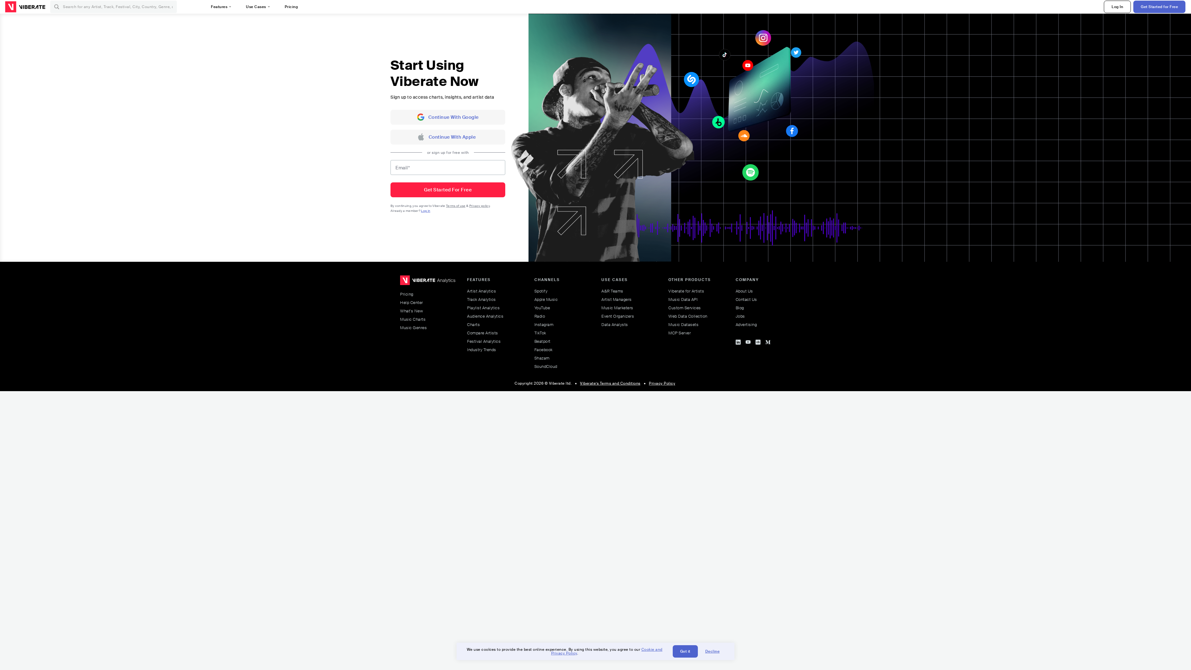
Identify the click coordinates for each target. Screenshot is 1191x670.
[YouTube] (748, 341)
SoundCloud (545, 366)
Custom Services (684, 307)
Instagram (544, 324)
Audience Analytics (485, 316)
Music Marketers (617, 307)
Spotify (541, 291)
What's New (411, 311)
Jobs (740, 316)
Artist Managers (616, 299)
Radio (539, 316)
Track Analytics (481, 299)
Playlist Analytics (483, 307)
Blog (740, 307)
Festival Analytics (484, 341)
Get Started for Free (1159, 6)
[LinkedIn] (738, 341)
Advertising (746, 324)
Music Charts (413, 319)
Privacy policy (479, 206)
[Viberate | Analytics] (427, 283)
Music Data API (683, 299)
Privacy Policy (662, 383)
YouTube (542, 307)
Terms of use (456, 206)
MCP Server (679, 333)
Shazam (542, 358)
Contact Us (746, 299)
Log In (1117, 6)
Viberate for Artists (686, 291)
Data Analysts (614, 324)
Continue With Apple (452, 137)
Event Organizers (617, 316)
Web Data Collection (687, 316)
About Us (744, 291)
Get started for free (448, 190)
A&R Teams (612, 291)
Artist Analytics (481, 291)
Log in (425, 211)
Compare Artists (482, 333)
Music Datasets (683, 324)
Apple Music (546, 299)
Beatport (542, 341)
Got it (685, 651)
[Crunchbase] (758, 341)
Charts (473, 324)
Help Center (411, 302)
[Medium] (767, 341)
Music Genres (413, 327)
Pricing (406, 294)
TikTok (540, 333)
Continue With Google (453, 117)
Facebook (543, 349)
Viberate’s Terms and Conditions (610, 383)
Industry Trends (481, 349)
